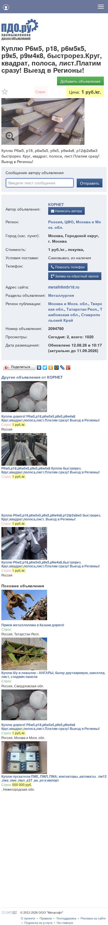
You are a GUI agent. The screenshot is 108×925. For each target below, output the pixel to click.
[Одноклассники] (51, 366)
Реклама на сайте (93, 918)
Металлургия (61, 295)
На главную (65, 922)
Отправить (89, 183)
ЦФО (69, 221)
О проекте (28, 918)
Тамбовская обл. (75, 311)
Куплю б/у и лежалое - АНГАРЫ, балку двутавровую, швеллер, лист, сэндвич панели (53, 674)
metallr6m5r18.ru (63, 287)
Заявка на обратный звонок (76, 276)
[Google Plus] (68, 366)
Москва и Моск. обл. (68, 303)
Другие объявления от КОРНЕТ (32, 377)
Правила (46, 918)
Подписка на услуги (38, 922)
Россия (55, 221)
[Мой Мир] (57, 366)
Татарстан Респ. (82, 309)
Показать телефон (69, 266)
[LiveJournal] (62, 366)
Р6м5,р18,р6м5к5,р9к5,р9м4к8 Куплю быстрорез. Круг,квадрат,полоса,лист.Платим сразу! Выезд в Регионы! (50, 470)
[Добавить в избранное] (5, 93)
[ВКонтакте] (39, 366)
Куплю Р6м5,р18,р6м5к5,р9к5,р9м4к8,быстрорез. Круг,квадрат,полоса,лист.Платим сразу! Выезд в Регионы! (50, 564)
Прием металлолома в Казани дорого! (32, 625)
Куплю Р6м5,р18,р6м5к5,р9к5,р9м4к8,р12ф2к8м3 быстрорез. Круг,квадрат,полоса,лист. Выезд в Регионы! (51, 517)
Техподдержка (66, 918)
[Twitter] (45, 366)
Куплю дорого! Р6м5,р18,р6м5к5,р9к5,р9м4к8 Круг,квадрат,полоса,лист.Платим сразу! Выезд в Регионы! (50, 418)
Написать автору (68, 210)
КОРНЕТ (56, 204)
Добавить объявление (80, 81)
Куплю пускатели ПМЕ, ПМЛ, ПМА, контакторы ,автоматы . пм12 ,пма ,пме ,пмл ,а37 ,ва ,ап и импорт (54, 778)
